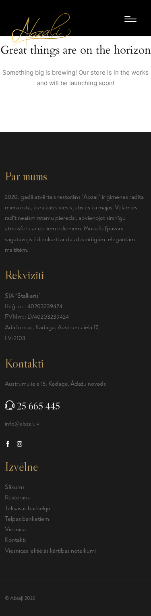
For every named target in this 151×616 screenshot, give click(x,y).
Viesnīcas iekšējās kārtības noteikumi (50, 551)
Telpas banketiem (27, 519)
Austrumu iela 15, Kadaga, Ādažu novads (55, 384)
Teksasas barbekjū (27, 508)
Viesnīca (15, 529)
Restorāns (17, 497)
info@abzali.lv (22, 424)
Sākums (15, 487)
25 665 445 (38, 406)
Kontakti (15, 540)
